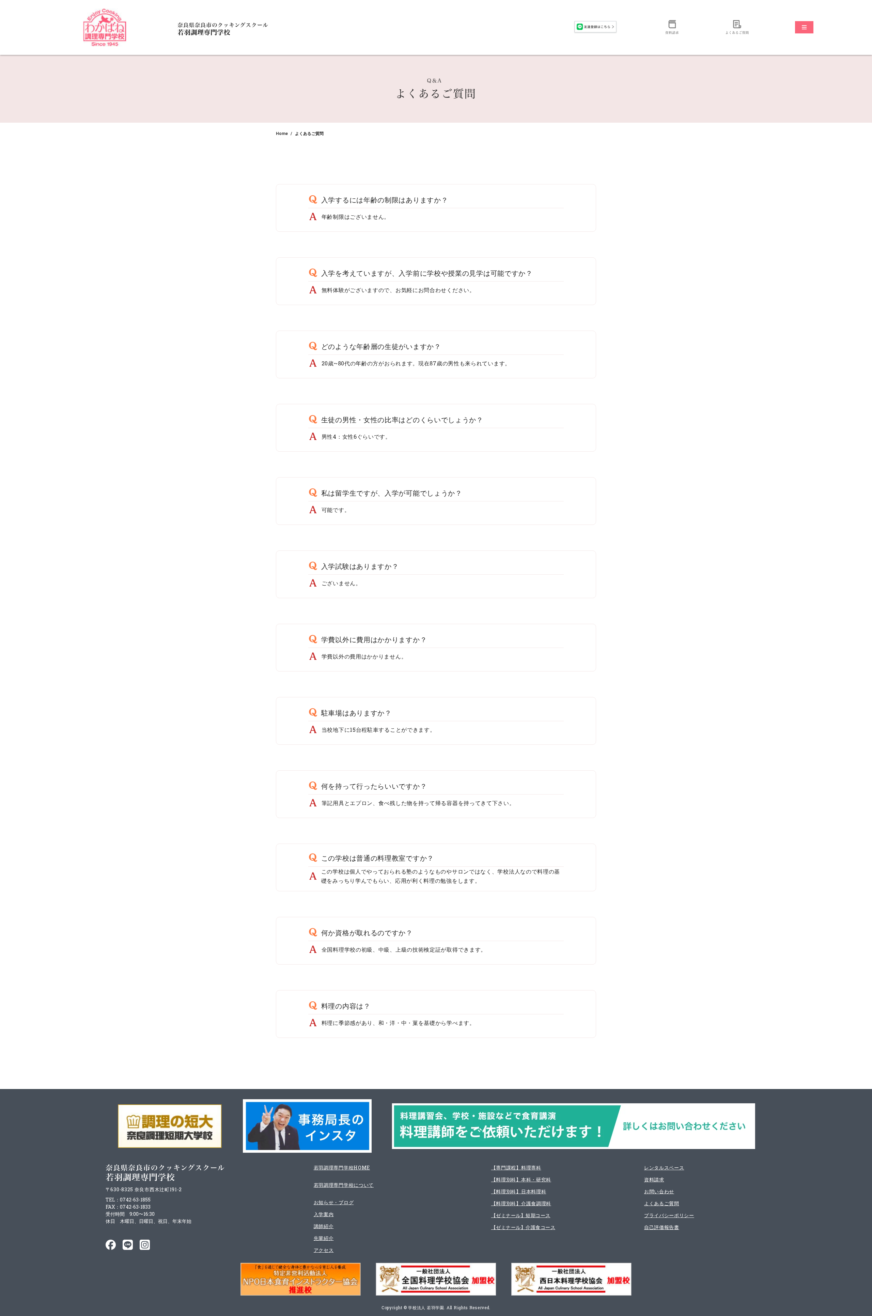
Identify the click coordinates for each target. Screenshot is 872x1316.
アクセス (324, 1250)
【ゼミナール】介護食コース (523, 1227)
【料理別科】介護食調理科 (521, 1203)
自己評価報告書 (661, 1227)
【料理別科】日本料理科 (518, 1191)
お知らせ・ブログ (334, 1202)
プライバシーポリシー (669, 1215)
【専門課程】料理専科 (516, 1167)
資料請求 (654, 1179)
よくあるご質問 (661, 1203)
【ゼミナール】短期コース (520, 1215)
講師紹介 (324, 1226)
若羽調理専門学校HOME (342, 1167)
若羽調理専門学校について (344, 1185)
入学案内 (324, 1214)
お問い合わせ (659, 1191)
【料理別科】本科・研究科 (521, 1179)
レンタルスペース (664, 1167)
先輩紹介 (324, 1238)
